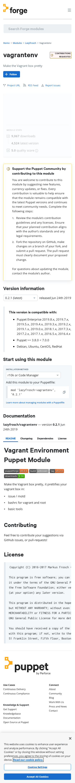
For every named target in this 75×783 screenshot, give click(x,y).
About (52, 689)
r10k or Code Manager (23, 375)
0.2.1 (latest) (13, 298)
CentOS (45, 346)
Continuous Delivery (14, 689)
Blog (51, 697)
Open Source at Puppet (16, 722)
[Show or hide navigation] (69, 10)
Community (55, 693)
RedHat (57, 346)
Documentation (11, 717)
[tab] (10, 438)
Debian (22, 346)
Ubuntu (33, 346)
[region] (37, 758)
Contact (53, 710)
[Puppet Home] (27, 676)
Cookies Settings (37, 767)
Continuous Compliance (16, 693)
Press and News (58, 706)
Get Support (10, 709)
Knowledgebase (12, 713)
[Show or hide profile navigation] (62, 8)
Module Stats (14, 130)
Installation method (17, 369)
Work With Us (56, 702)
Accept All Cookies (37, 776)
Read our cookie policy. (28, 759)
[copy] (64, 392)
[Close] (70, 738)
